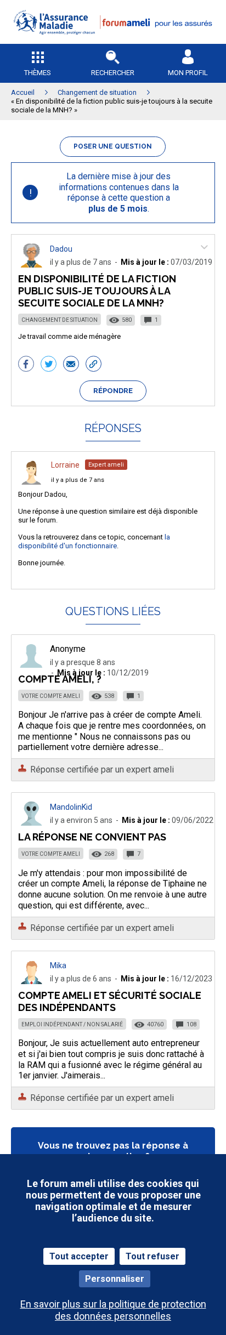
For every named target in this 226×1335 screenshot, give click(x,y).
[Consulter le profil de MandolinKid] (31, 822)
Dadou (61, 249)
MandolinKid (71, 807)
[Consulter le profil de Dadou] (31, 264)
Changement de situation (59, 320)
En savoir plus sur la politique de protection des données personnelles (113, 1309)
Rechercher (112, 73)
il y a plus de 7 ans (77, 480)
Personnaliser (114, 1279)
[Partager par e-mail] (71, 365)
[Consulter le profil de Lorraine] (31, 481)
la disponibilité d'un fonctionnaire (94, 541)
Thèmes (37, 73)
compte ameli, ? (59, 679)
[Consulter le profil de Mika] (31, 981)
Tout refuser (152, 1256)
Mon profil (188, 73)
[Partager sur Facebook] (26, 365)
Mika (58, 965)
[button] (113, 41)
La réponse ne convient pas (92, 837)
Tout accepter (79, 1256)
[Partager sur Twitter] (48, 365)
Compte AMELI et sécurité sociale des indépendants (109, 1001)
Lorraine (65, 465)
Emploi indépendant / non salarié (72, 1024)
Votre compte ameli (50, 696)
